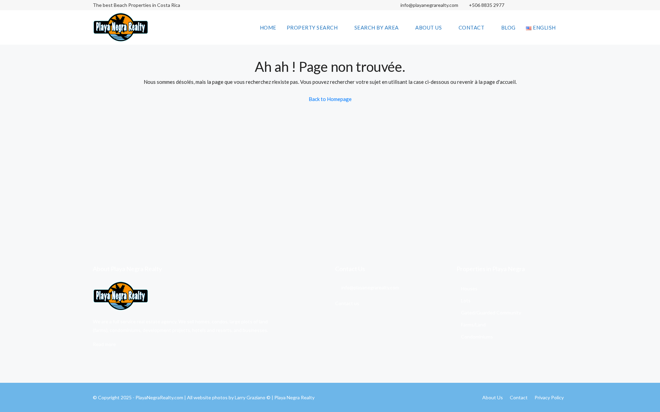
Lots (466, 300)
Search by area (376, 27)
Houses (469, 288)
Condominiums (477, 336)
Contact (472, 27)
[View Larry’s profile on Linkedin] (549, 5)
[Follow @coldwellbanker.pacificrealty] (525, 5)
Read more (104, 344)
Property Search (312, 27)
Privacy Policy (549, 397)
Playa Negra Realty (294, 397)
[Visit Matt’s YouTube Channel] (561, 5)
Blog (508, 27)
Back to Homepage (330, 99)
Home (268, 27)
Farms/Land (473, 324)
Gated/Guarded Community (491, 312)
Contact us (347, 303)
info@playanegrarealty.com (428, 5)
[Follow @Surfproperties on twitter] (537, 5)
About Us (428, 27)
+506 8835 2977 (486, 5)
